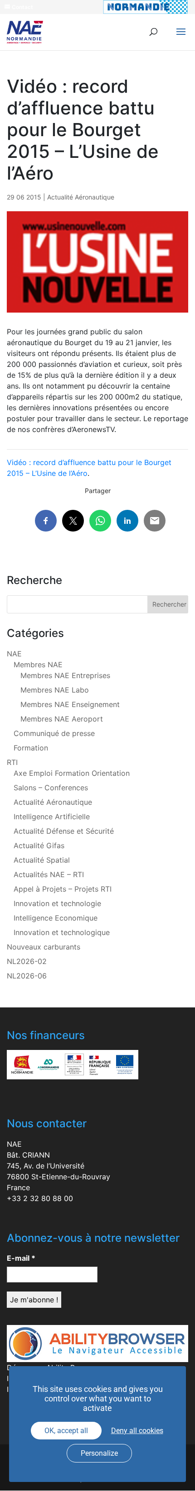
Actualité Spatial (42, 859)
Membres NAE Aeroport (61, 718)
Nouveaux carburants (43, 946)
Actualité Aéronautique (80, 197)
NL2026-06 (27, 975)
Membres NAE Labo (54, 689)
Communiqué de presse (54, 733)
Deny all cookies (137, 1430)
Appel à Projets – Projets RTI (63, 888)
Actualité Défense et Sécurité (64, 831)
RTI (12, 762)
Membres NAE (38, 664)
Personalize (99, 1453)
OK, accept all (66, 1430)
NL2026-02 (27, 961)
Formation (31, 747)
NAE (14, 653)
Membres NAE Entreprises (65, 675)
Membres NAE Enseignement (70, 704)
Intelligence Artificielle (52, 816)
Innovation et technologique (62, 932)
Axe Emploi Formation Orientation (72, 773)
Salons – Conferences (51, 787)
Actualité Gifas (39, 845)
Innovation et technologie (57, 903)
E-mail (21, 1258)
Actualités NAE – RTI (49, 874)
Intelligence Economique (56, 917)
